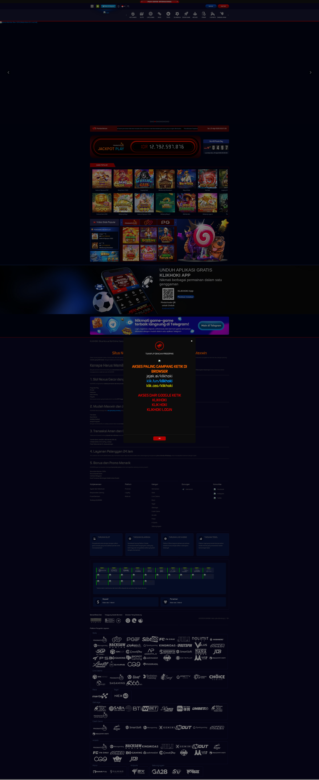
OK (159, 438)
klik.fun (159, 380)
